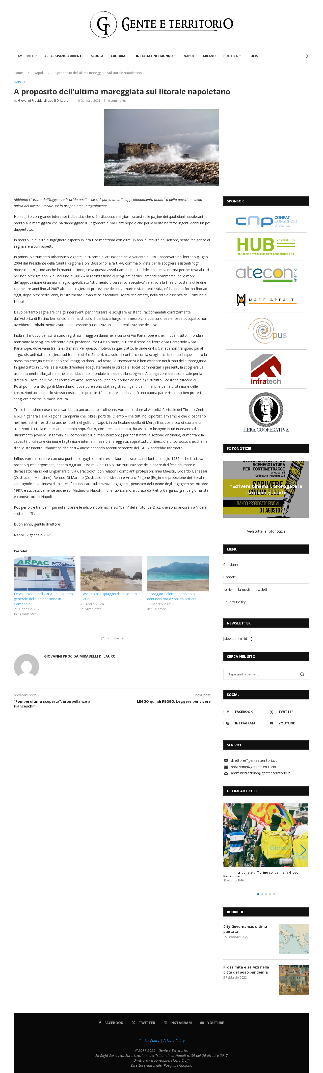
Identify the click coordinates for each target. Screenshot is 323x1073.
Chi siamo (231, 564)
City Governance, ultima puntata (245, 929)
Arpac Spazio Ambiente (63, 56)
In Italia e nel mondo (154, 56)
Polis (253, 56)
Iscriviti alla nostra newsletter (247, 589)
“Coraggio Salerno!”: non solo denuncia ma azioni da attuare (172, 596)
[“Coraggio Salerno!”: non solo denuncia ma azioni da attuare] (178, 573)
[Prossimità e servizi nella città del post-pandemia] (294, 980)
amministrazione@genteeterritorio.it (260, 773)
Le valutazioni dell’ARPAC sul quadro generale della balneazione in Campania (43, 598)
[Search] (306, 56)
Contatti (229, 576)
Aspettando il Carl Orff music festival (288, 489)
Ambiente (26, 56)
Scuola (97, 56)
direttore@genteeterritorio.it (254, 760)
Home (18, 72)
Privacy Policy (234, 601)
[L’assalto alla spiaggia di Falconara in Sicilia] (111, 573)
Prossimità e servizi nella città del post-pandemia (246, 970)
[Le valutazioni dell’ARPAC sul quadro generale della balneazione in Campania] (44, 573)
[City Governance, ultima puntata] (294, 939)
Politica (230, 56)
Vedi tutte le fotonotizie (266, 531)
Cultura (118, 56)
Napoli (190, 56)
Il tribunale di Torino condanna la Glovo (266, 872)
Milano (209, 56)
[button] (228, 489)
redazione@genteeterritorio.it (255, 766)
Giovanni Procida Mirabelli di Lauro (43, 100)
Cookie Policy (149, 1040)
